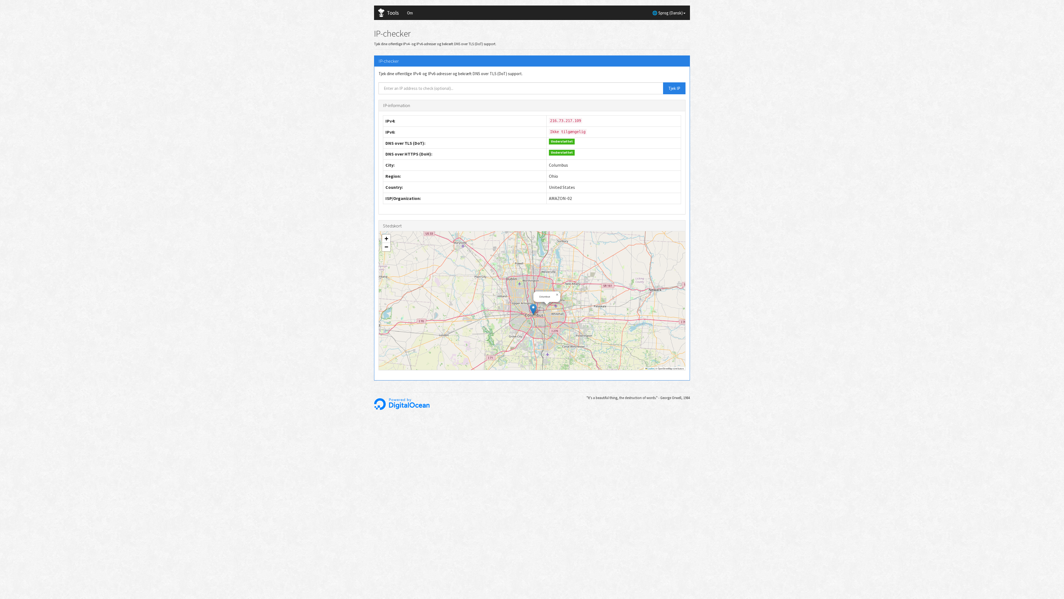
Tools (393, 12)
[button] (533, 309)
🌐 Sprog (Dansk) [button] (667, 13)
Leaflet (650, 368)
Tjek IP (674, 88)
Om (410, 13)
